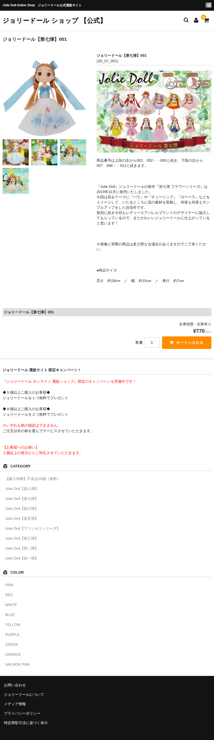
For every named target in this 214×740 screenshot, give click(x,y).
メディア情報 (15, 704)
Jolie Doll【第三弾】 (21, 538)
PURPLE (12, 634)
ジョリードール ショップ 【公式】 (54, 20)
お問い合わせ (15, 685)
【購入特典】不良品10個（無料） (33, 479)
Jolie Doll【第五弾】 (21, 518)
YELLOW (12, 625)
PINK (9, 585)
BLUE (10, 615)
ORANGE (13, 654)
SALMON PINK (17, 664)
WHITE (11, 605)
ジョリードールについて (24, 694)
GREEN (11, 644)
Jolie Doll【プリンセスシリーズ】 (32, 528)
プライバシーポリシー (22, 713)
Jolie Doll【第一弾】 (21, 558)
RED (9, 595)
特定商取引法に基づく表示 (26, 723)
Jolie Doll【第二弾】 (21, 548)
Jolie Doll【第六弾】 (21, 508)
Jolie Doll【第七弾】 (21, 498)
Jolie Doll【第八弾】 (21, 489)
